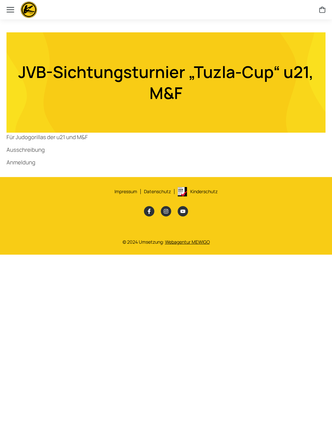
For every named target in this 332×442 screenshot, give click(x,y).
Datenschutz (157, 191)
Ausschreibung (25, 149)
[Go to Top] (315, 425)
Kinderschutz (204, 191)
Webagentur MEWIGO (187, 242)
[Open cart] (322, 9)
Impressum (125, 191)
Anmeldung (20, 162)
